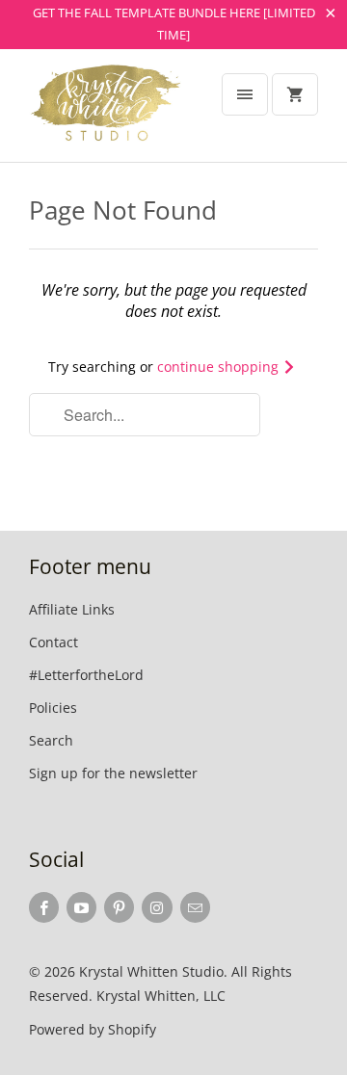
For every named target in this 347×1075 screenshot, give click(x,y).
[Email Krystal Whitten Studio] (195, 907)
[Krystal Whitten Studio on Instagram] (157, 907)
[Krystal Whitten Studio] (106, 113)
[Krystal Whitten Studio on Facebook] (44, 907)
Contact (53, 642)
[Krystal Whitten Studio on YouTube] (81, 907)
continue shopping (219, 366)
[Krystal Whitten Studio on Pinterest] (119, 907)
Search (51, 740)
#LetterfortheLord (86, 675)
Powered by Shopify (92, 1029)
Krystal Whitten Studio (151, 971)
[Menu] (245, 94)
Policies (53, 707)
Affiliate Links (72, 609)
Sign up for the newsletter (113, 773)
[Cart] (295, 94)
